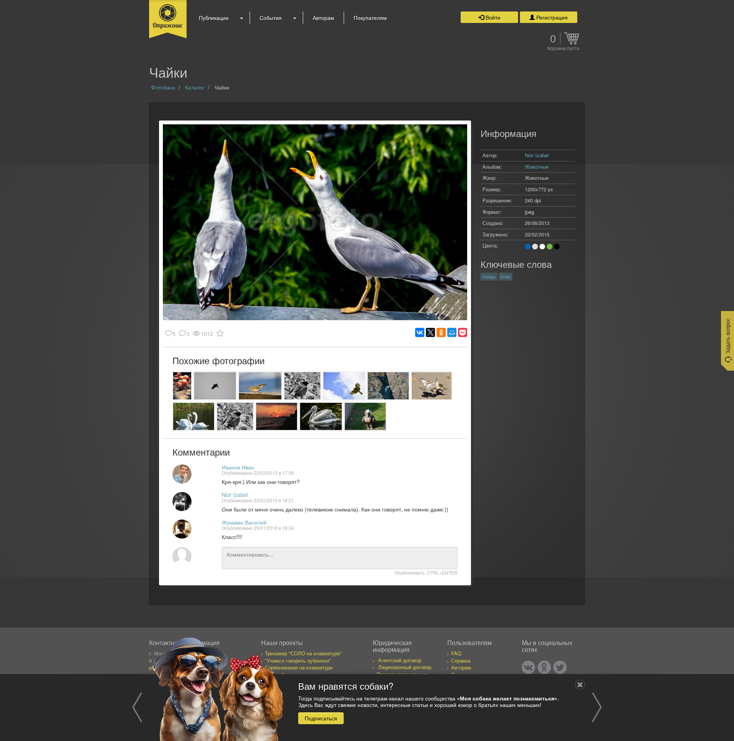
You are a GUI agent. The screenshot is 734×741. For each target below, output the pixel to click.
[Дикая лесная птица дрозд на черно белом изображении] (303, 385)
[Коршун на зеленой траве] (365, 416)
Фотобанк (163, 87)
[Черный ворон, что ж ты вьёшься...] (214, 385)
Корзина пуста (563, 48)
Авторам (323, 17)
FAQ (456, 653)
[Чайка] (388, 385)
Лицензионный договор (404, 667)
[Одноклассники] (441, 332)
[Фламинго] (182, 385)
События (271, 17)
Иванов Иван (238, 467)
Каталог (195, 87)
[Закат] (276, 416)
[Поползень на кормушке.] (260, 385)
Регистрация (551, 17)
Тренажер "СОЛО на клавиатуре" (303, 653)
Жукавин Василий (244, 522)
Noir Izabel (235, 494)
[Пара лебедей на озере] (193, 416)
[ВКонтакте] (419, 332)
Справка (460, 660)
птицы (489, 276)
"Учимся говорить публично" (298, 660)
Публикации (214, 17)
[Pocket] (462, 332)
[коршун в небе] (344, 385)
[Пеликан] (321, 416)
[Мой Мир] (451, 332)
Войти (492, 17)
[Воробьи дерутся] (432, 385)
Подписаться (321, 717)
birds (505, 276)
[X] (430, 332)
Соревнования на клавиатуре (299, 667)
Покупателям (370, 17)
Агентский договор (399, 660)
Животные (537, 166)
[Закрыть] (580, 685)
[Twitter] (560, 667)
